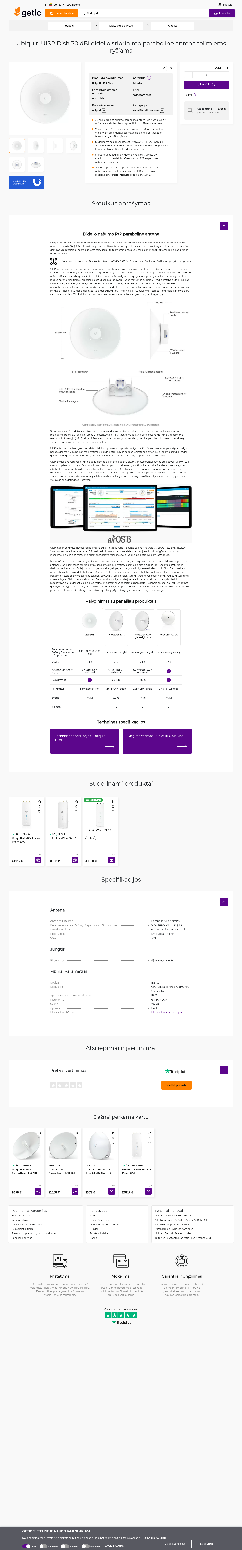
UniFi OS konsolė (99, 1210)
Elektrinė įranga (21, 1205)
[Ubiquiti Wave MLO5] (100, 810)
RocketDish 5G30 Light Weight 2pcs (142, 636)
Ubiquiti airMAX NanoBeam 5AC (173, 1205)
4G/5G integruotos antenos (105, 1214)
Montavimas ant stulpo (166, 1007)
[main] (28, 12)
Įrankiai (94, 1227)
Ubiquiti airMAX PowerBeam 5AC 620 (60, 1156)
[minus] (188, 74)
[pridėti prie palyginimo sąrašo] (164, 68)
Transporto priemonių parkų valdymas (34, 1223)
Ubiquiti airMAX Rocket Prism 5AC (25, 830)
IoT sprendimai (20, 1210)
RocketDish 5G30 (116, 634)
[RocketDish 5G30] (116, 621)
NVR (92, 1205)
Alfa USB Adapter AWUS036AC (173, 1214)
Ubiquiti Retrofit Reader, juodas (173, 1223)
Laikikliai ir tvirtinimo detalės (28, 1214)
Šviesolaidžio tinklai (23, 1219)
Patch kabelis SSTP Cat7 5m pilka (174, 1219)
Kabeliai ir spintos (22, 1227)
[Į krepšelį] (39, 856)
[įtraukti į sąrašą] (170, 68)
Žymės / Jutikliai (99, 1223)
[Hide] (224, 226)
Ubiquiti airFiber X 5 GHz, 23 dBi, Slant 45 (99, 1156)
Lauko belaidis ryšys (121, 25)
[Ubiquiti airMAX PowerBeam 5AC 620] (63, 1137)
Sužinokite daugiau (154, 1538)
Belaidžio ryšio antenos (146, 110)
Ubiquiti (69, 25)
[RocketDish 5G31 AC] (168, 621)
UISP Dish (90, 634)
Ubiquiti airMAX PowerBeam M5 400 (23, 1156)
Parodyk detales (113, 1546)
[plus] (225, 74)
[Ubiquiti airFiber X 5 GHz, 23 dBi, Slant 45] (100, 1137)
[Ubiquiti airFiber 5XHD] (63, 810)
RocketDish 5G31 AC (169, 634)
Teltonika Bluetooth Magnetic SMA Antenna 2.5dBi (184, 1227)
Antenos (173, 25)
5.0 (15, 825)
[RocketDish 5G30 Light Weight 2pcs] (142, 621)
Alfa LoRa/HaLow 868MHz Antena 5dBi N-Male (181, 1210)
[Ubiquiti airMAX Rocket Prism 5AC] (26, 810)
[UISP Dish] (89, 621)
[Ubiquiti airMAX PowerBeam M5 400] (26, 1137)
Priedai (94, 1219)
